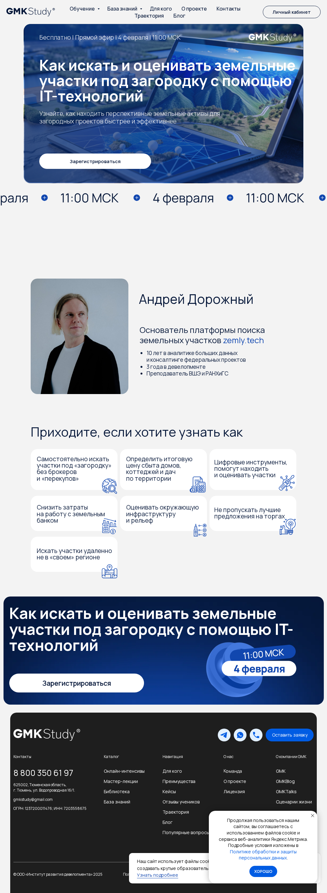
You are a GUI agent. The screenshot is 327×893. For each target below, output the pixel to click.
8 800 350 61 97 (43, 772)
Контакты (228, 8)
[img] (44, 735)
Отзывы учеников (181, 802)
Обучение (83, 8)
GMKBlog (285, 781)
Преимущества (179, 781)
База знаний (122, 8)
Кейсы (169, 791)
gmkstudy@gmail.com (33, 799)
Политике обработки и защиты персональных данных (263, 855)
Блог (179, 15)
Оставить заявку (290, 735)
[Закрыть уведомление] (312, 815)
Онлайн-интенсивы (124, 771)
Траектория (149, 15)
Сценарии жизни (294, 802)
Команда (233, 771)
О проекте (194, 8)
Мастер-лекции (121, 781)
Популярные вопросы (186, 832)
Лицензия (234, 791)
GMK (280, 771)
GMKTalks (286, 791)
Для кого (161, 8)
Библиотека (117, 791)
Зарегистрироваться (95, 161)
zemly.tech (243, 340)
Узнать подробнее (157, 875)
